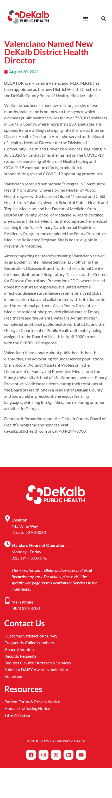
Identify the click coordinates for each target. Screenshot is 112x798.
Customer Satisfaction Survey (30, 635)
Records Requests (20, 656)
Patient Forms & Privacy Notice (32, 701)
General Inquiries (19, 649)
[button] (103, 18)
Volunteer (13, 676)
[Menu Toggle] (85, 18)
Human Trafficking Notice (27, 708)
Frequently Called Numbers (29, 642)
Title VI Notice (17, 715)
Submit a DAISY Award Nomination (36, 669)
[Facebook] (31, 755)
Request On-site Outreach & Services (37, 662)
